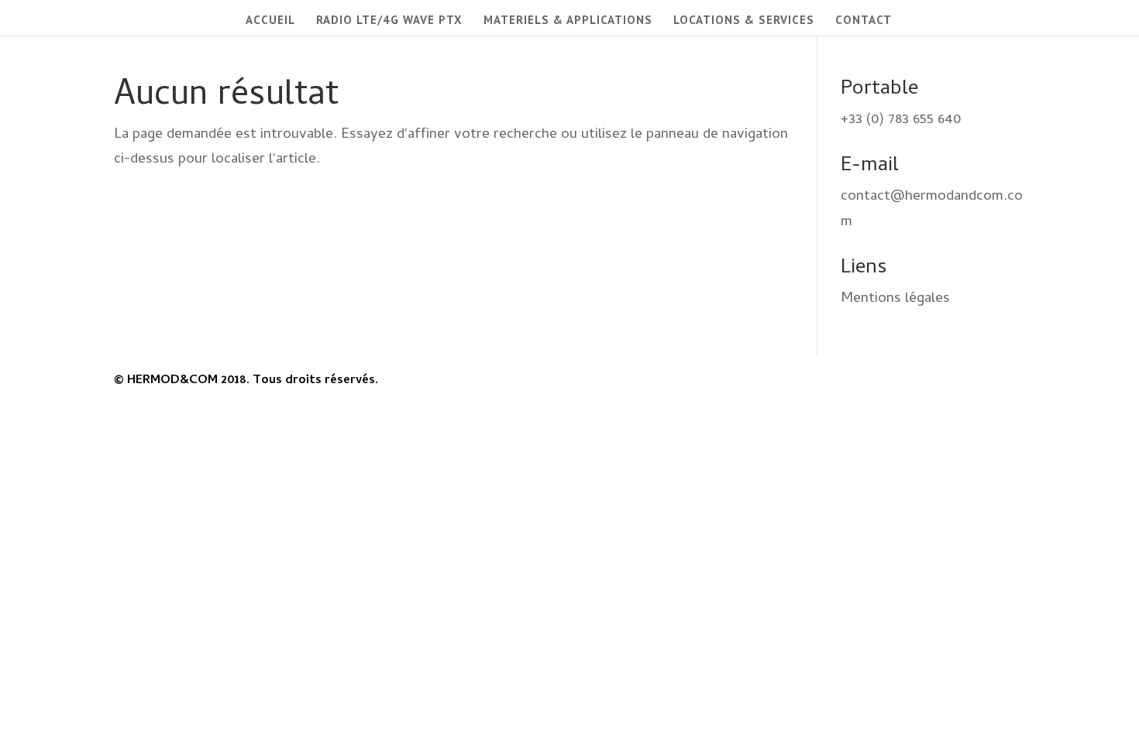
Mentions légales (895, 299)
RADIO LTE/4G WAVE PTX (389, 21)
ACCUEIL (270, 21)
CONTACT (863, 21)
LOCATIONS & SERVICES (743, 21)
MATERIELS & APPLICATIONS (567, 21)
